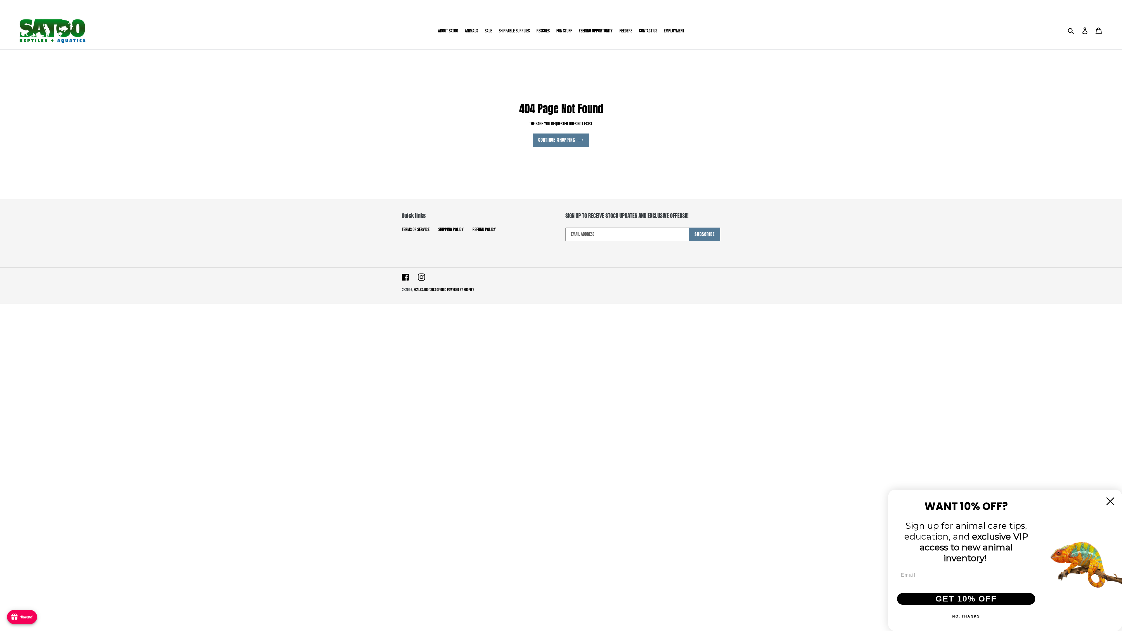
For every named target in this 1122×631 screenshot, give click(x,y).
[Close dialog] (1110, 501)
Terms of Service (416, 230)
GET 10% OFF (966, 598)
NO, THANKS (966, 616)
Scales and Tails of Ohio (430, 289)
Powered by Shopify (460, 289)
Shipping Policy (451, 230)
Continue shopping (556, 139)
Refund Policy (484, 230)
